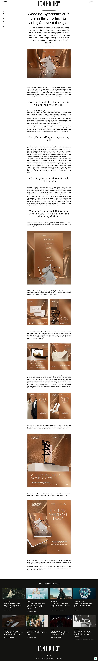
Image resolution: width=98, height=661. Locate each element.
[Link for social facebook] (47, 655)
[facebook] (3, 14)
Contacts (43, 658)
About (37, 658)
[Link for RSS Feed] (50, 655)
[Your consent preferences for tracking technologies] (95, 658)
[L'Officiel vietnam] (49, 4)
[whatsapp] (3, 24)
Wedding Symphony (49, 10)
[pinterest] (3, 16)
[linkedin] (3, 19)
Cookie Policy (58, 658)
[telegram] (3, 26)
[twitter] (3, 21)
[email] (3, 11)
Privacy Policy (50, 658)
